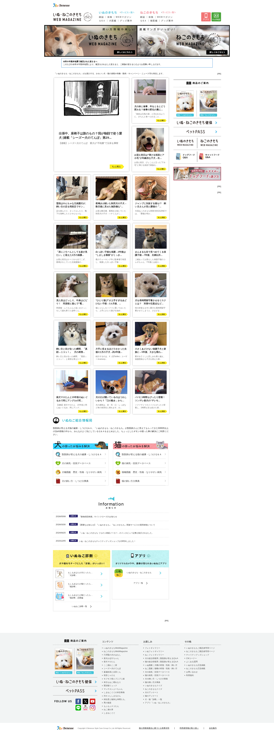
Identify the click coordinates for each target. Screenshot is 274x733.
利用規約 (190, 675)
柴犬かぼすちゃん (111, 658)
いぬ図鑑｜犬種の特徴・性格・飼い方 (161, 665)
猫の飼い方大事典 (131, 481)
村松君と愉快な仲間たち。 (115, 699)
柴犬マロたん (109, 662)
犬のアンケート (151, 692)
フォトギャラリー (152, 648)
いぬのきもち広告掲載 (195, 665)
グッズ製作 (126, 20)
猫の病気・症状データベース (136, 463)
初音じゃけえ (109, 675)
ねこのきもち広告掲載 (195, 668)
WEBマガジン (124, 17)
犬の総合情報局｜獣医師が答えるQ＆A (161, 658)
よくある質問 (192, 662)
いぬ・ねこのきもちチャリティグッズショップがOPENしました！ (107, 541)
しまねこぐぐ (109, 713)
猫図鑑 (154, 20)
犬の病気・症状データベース (76, 463)
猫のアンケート (151, 696)
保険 (109, 17)
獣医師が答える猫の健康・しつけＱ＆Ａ (142, 454)
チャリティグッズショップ (197, 655)
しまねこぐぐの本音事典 (114, 692)
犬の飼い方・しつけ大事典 (75, 481)
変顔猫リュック (110, 686)
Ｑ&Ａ (102, 20)
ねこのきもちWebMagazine (116, 651)
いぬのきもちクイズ (153, 686)
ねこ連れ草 (108, 709)
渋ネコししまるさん (112, 696)
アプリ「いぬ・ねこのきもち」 (158, 703)
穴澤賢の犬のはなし (112, 655)
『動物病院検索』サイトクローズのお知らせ (98, 517)
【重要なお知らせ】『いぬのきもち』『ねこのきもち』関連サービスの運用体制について (117, 525)
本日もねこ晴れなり (112, 682)
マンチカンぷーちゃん (113, 689)
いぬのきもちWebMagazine (116, 648)
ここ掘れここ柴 (110, 665)
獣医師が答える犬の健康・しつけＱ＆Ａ (82, 454)
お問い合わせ (192, 672)
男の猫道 (107, 703)
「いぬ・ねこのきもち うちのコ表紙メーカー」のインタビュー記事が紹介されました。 (116, 533)
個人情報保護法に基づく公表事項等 (154, 728)
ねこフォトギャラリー (154, 655)
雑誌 (101, 17)
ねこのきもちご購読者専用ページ (200, 651)
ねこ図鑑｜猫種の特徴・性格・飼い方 (161, 668)
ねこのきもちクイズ (153, 689)
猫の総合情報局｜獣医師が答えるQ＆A (161, 662)
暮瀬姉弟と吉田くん (112, 672)
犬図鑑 (113, 20)
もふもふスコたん (111, 706)
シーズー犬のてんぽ (112, 668)
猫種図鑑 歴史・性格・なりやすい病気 (142, 472)
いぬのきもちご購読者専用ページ (200, 648)
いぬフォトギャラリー (154, 651)
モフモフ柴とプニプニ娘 (114, 679)
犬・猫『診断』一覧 (153, 699)
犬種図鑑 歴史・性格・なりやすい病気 (82, 472)
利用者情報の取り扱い (189, 728)
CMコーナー (191, 658)
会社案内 (213, 728)
